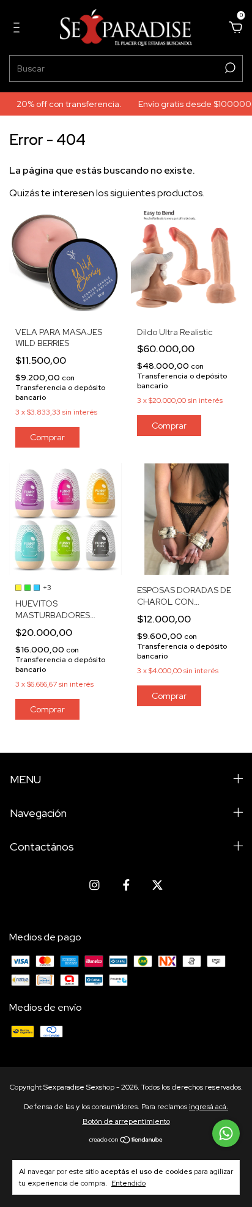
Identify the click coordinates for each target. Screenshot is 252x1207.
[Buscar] (229, 67)
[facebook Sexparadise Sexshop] (126, 885)
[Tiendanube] (126, 1140)
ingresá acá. (208, 1107)
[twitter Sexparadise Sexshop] (157, 885)
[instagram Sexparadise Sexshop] (94, 885)
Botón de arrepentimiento (126, 1121)
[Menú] (18, 27)
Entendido (128, 1183)
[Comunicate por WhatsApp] (226, 1133)
